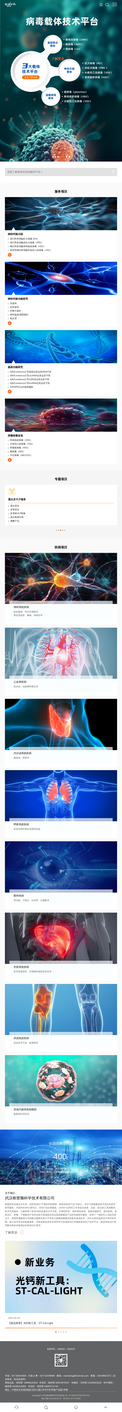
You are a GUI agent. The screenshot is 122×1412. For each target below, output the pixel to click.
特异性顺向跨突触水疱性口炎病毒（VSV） (31, 250)
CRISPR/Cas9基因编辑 (21, 387)
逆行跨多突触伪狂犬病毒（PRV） (26, 242)
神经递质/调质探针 (19, 314)
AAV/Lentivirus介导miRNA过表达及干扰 (29, 379)
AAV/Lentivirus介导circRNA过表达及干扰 (30, 375)
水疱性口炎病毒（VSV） (22, 444)
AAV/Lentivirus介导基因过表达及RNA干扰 (30, 371)
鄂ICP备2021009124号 (51, 1391)
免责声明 (51, 1341)
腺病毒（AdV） (17, 451)
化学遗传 (14, 307)
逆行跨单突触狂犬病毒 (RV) (23, 238)
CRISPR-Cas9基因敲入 (22, 505)
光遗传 (13, 303)
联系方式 (71, 1341)
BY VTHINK (76, 1391)
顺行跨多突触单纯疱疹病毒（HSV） (28, 246)
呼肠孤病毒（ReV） (20, 447)
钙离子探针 (15, 311)
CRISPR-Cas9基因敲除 (22, 509)
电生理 (13, 318)
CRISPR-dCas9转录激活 (22, 513)
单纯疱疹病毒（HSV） (21, 440)
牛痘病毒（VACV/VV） (21, 455)
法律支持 (61, 1341)
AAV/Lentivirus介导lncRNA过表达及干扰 (30, 383)
